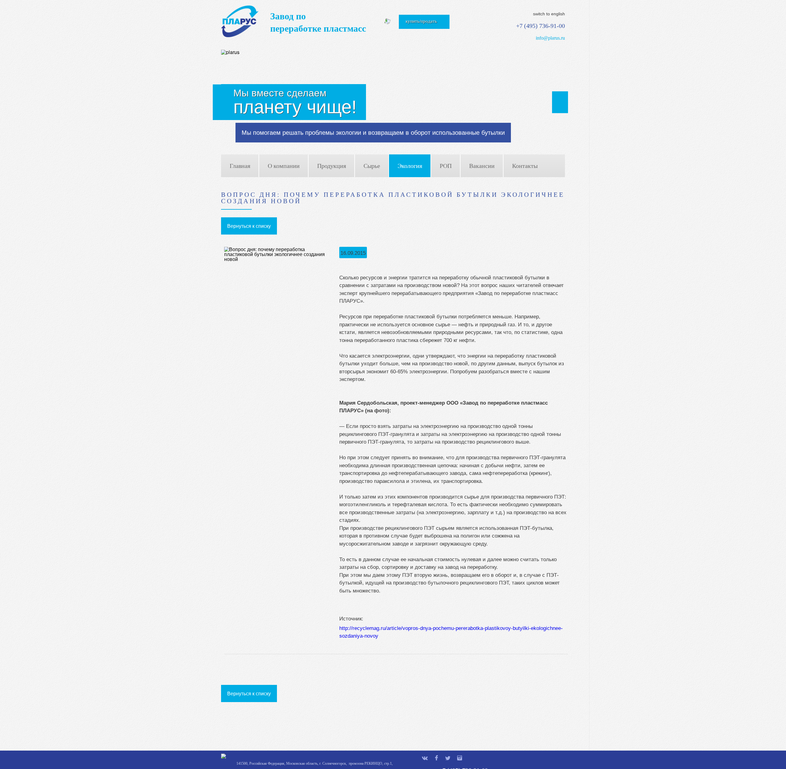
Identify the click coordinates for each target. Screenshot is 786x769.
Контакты (525, 165)
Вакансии (482, 165)
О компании (284, 165)
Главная (240, 165)
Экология (410, 165)
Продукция (331, 165)
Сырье (372, 165)
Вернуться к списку (249, 225)
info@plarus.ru (550, 38)
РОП (446, 165)
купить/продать (421, 21)
